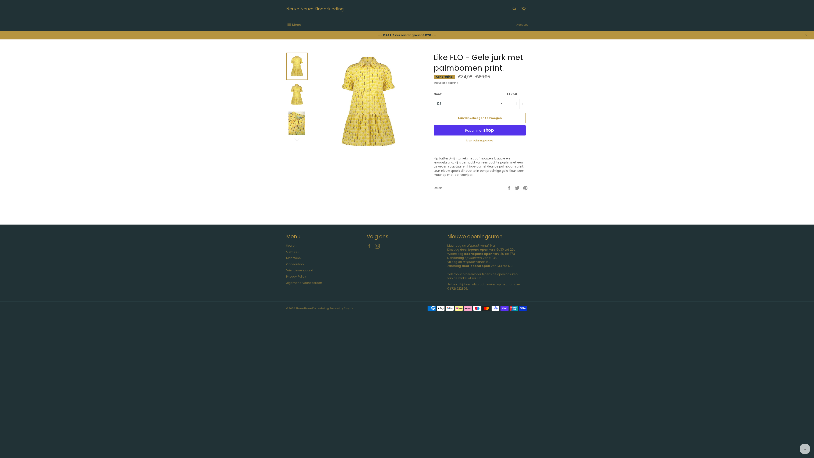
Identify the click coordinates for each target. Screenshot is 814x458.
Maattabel (293, 258)
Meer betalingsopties (479, 140)
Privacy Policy (296, 276)
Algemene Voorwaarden (304, 283)
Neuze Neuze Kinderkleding (315, 9)
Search (291, 245)
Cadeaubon (295, 264)
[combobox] (514, 9)
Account (522, 25)
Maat (438, 94)
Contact (292, 252)
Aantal (512, 94)
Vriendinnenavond (299, 270)
